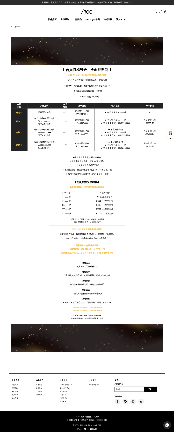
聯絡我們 (39, 395)
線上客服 (15, 398)
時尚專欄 (108, 19)
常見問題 (39, 385)
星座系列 (65, 19)
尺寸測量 (39, 391)
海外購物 (39, 388)
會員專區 (18, 27)
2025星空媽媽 (65, 388)
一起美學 (63, 395)
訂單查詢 (15, 388)
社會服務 (63, 401)
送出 (150, 389)
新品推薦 (52, 19)
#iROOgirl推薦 (92, 19)
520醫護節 (63, 391)
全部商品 (77, 19)
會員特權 (15, 395)
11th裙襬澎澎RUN (66, 385)
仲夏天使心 (64, 398)
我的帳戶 (15, 385)
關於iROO (121, 19)
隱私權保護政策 (94, 385)
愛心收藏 (15, 391)
